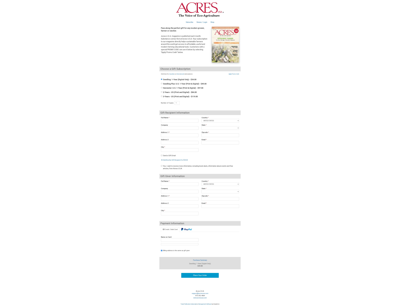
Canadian (172, 74)
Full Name (165, 118)
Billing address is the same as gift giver (176, 250)
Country (205, 118)
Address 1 (165, 132)
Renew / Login (202, 22)
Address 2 (165, 140)
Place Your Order (200, 275)
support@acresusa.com (200, 293)
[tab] (186, 229)
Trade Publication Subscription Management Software (196, 304)
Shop (212, 22)
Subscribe (189, 22)
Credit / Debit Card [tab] (171, 229)
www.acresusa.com (200, 298)
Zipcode (205, 132)
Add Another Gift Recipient (175, 160)
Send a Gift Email (169, 156)
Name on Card (166, 237)
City (163, 147)
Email (204, 140)
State (204, 125)
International (180, 74)
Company (164, 125)
